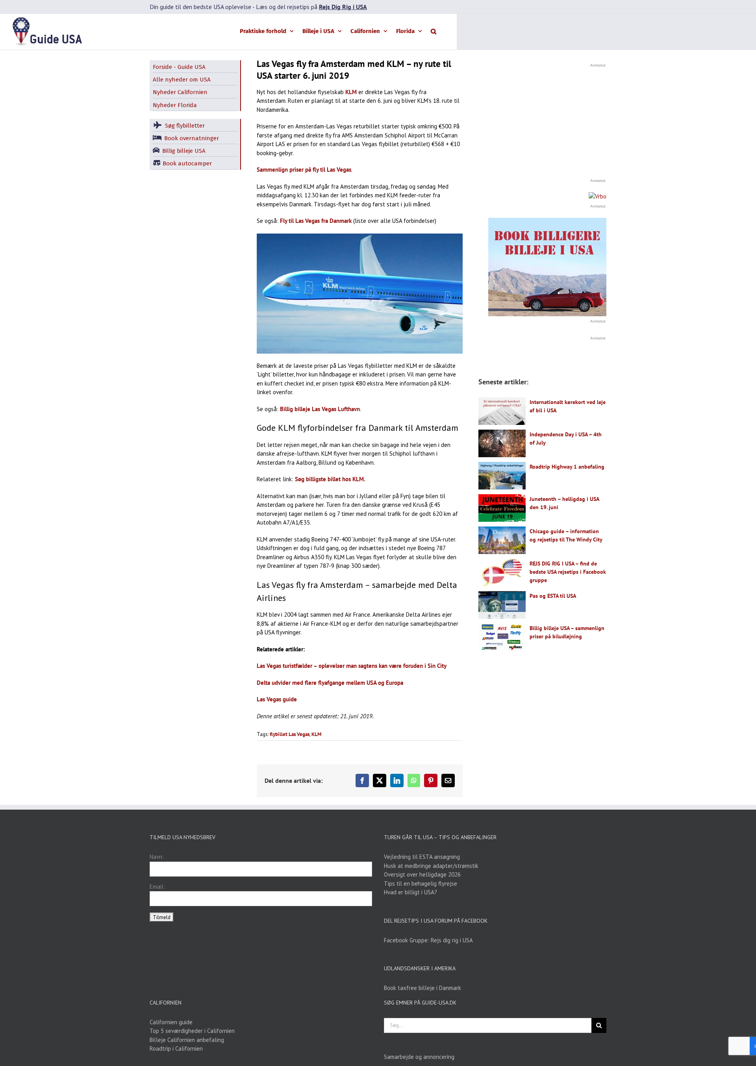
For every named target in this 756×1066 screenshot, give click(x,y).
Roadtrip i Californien (176, 1048)
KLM (351, 92)
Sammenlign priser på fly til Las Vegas (304, 169)
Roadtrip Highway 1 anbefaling (567, 466)
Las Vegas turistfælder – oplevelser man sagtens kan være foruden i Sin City (352, 665)
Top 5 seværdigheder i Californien (192, 1030)
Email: (157, 886)
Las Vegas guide (277, 699)
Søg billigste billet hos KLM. (330, 479)
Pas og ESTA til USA (553, 595)
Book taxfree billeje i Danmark (422, 988)
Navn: (157, 856)
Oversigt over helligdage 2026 (422, 874)
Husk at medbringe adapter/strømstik (431, 865)
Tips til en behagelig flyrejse (420, 883)
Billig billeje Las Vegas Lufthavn (320, 409)
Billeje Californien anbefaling (187, 1040)
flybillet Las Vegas (289, 734)
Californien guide (171, 1022)
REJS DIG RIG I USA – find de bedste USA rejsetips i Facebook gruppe (568, 572)
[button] (433, 31)
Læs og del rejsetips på (311, 7)
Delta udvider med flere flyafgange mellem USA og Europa (330, 682)
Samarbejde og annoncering (419, 1056)
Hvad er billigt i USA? (410, 892)
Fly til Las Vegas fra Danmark (316, 220)
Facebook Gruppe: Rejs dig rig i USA (428, 940)
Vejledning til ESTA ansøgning (422, 856)
